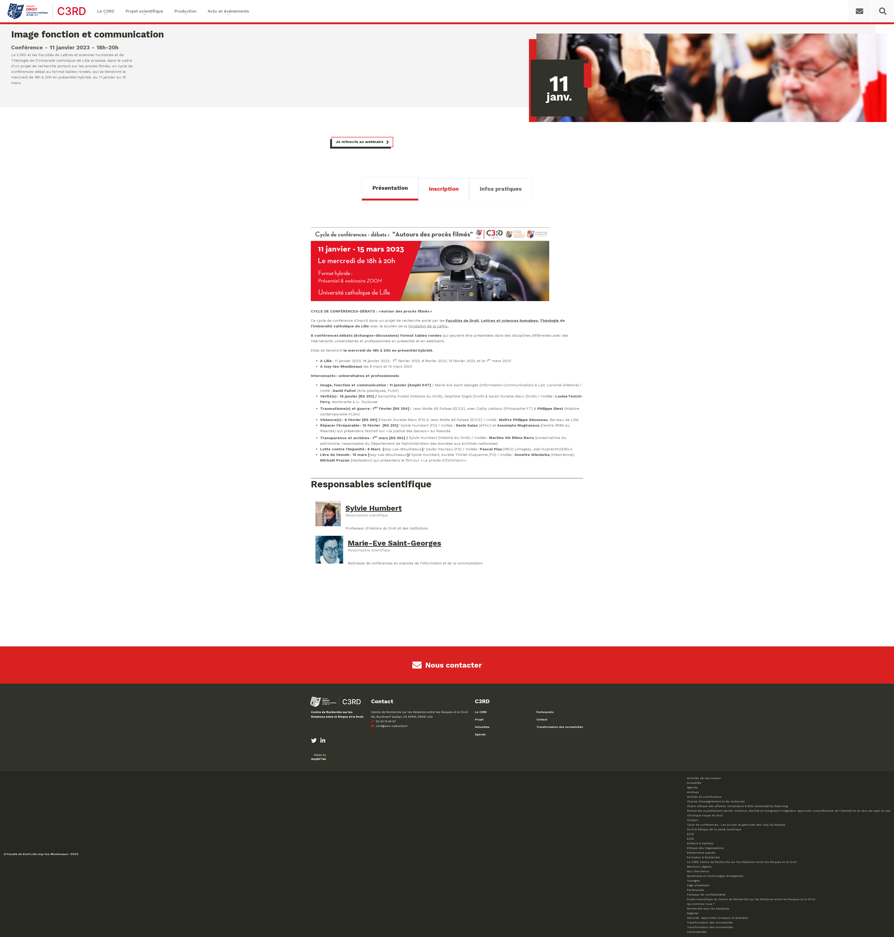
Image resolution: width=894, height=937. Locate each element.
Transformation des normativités (559, 727)
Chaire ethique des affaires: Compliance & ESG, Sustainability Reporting (737, 806)
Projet (479, 719)
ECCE (690, 834)
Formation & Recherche (703, 857)
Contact (541, 719)
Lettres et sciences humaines (509, 320)
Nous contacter (453, 665)
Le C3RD (481, 712)
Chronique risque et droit (705, 815)
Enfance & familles (700, 843)
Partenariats (545, 712)
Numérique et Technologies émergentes (715, 876)
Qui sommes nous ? (700, 904)
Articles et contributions (704, 796)
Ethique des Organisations (705, 848)
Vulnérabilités (697, 932)
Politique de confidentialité (706, 894)
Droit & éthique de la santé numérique (714, 829)
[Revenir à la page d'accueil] (46, 18)
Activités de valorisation (704, 778)
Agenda (480, 734)
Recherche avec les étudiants (708, 908)
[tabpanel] (447, 412)
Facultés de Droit (462, 320)
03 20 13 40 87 (385, 721)
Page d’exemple (698, 885)
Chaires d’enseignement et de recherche (716, 801)
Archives (693, 792)
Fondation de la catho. (428, 326)
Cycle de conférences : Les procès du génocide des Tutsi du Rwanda (736, 824)
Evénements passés (701, 852)
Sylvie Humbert (373, 508)
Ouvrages (693, 880)
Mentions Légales (699, 866)
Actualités (482, 727)
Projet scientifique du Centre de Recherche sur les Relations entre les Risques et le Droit (751, 899)
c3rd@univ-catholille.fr (391, 726)
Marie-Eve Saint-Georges (394, 543)
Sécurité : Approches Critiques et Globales (717, 918)
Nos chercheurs (698, 871)
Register (693, 913)
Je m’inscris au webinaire (359, 141)
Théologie (550, 320)
